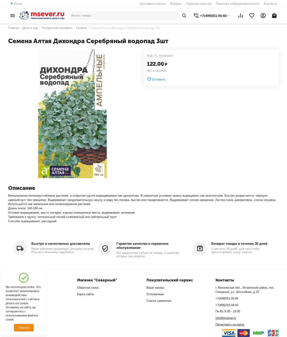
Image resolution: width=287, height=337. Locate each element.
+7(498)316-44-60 (226, 305)
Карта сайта (85, 294)
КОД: (150, 55)
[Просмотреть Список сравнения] (240, 15)
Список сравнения (158, 300)
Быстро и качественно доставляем (60, 243)
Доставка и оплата (153, 3)
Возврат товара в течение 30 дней (239, 243)
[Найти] (184, 16)
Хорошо (24, 327)
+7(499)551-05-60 (226, 298)
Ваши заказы (155, 287)
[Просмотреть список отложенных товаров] (251, 15)
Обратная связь (88, 287)
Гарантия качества (198, 3)
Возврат (175, 3)
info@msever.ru (225, 318)
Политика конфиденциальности (237, 3)
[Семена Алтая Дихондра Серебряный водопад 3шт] (72, 113)
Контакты (270, 3)
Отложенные (155, 294)
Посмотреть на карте (229, 324)
